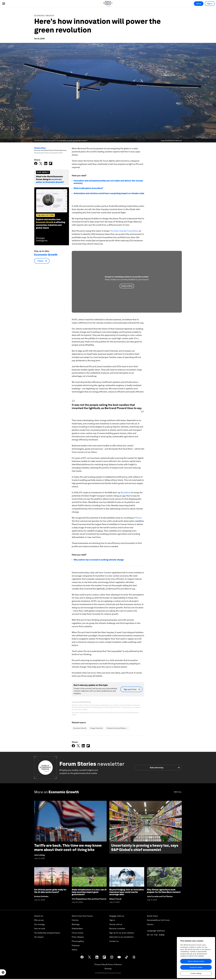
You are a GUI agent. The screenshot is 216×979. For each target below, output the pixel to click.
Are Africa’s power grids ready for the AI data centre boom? (50, 890)
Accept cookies (127, 286)
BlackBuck (126, 492)
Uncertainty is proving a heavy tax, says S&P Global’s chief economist (144, 847)
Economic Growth (44, 16)
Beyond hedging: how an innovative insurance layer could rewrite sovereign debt (126, 892)
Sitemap (108, 969)
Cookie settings (196, 973)
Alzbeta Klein (40, 148)
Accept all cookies (196, 967)
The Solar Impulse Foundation (124, 231)
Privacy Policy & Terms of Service (108, 964)
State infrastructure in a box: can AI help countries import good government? (89, 892)
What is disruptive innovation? (88, 188)
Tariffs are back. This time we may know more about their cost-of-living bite (67, 847)
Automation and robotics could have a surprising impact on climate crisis (109, 193)
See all (178, 792)
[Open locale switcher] (3, 972)
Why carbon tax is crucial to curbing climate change (99, 560)
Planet (138, 518)
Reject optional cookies (196, 961)
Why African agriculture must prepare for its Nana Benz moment (163, 890)
